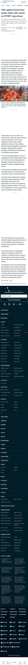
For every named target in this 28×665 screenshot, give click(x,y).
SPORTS (3, 470)
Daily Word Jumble (5, 508)
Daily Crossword (18, 505)
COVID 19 (3, 498)
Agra (11, 280)
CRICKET (3, 328)
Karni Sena (6, 280)
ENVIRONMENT (5, 447)
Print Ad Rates (13, 620)
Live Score (3, 333)
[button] (2, 2)
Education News (18, 401)
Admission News (5, 396)
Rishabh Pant (17, 339)
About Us (3, 615)
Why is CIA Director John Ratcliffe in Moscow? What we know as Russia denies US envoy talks (20, 586)
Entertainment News (6, 551)
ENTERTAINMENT (5, 371)
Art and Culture (4, 408)
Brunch (16, 408)
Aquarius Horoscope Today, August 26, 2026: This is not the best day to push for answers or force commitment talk (20, 606)
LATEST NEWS (4, 316)
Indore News (4, 356)
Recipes (16, 413)
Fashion (2, 411)
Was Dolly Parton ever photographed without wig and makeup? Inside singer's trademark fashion (7, 576)
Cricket (13, 5)
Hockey (2, 476)
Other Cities (17, 367)
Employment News (18, 398)
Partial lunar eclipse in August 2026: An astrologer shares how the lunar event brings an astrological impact (20, 576)
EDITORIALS (4, 458)
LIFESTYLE (3, 405)
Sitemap (3, 623)
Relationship (4, 416)
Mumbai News (4, 362)
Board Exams (17, 396)
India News (20, 5)
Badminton (3, 473)
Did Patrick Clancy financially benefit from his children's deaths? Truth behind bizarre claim (20, 567)
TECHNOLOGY (4, 466)
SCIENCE (3, 450)
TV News (16, 380)
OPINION (3, 454)
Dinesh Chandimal (5, 342)
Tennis (15, 476)
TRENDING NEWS (5, 516)
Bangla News (17, 551)
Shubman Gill (17, 333)
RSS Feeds (12, 623)
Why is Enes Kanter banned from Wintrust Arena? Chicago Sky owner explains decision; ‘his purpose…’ (20, 595)
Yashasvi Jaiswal (4, 339)
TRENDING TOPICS (5, 540)
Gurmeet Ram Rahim (6, 524)
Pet (1, 419)
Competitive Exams (5, 398)
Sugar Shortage (17, 518)
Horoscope (3, 389)
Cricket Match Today (19, 331)
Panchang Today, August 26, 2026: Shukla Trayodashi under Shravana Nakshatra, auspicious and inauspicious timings (7, 595)
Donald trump (4, 521)
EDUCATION (4, 393)
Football (16, 473)
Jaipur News (17, 356)
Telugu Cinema (17, 548)
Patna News (4, 365)
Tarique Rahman (18, 521)
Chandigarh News (5, 351)
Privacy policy (4, 618)
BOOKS (3, 483)
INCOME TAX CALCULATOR (8, 512)
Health (2, 413)
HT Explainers (17, 557)
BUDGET (3, 443)
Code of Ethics (22, 620)
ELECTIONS (4, 490)
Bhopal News (17, 348)
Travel (15, 416)
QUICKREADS (4, 494)
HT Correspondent (7, 30)
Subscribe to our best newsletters (14, 298)
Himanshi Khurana (18, 524)
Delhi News (3, 354)
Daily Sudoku (4, 505)
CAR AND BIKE (4, 462)
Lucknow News (17, 359)
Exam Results (4, 401)
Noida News (17, 362)
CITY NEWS (4, 346)
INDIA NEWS (4, 324)
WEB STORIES (4, 423)
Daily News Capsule (6, 302)
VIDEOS (3, 439)
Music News (4, 377)
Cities (6, 283)
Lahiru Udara (17, 342)
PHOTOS (3, 435)
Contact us (12, 615)
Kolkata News (4, 359)
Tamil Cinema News (18, 377)
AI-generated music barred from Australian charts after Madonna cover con (7, 566)
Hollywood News (18, 374)
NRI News (3, 557)
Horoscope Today (18, 536)
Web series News (5, 382)
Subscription (4, 620)
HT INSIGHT (4, 486)
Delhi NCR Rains (5, 518)
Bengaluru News (5, 348)
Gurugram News (18, 354)
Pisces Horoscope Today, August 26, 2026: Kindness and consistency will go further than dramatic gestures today (7, 606)
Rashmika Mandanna (6, 527)
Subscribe (23, 2)
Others (10, 283)
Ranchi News (4, 367)
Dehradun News (18, 351)
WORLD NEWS (4, 320)
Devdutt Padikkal (5, 336)
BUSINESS (3, 431)
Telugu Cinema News (6, 380)
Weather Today (13, 618)
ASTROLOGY (4, 386)
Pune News (16, 365)
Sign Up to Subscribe (14, 306)
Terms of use (22, 615)
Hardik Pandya (17, 336)
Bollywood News (5, 374)
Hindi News (17, 554)
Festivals (16, 411)
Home (2, 5)
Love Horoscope (5, 536)
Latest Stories (5, 562)
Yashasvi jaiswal (17, 527)
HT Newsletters (22, 618)
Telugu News (4, 554)
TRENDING (3, 427)
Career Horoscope (18, 534)
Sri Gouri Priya (4, 534)
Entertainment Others (19, 382)
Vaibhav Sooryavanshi (6, 529)
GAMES (3, 502)
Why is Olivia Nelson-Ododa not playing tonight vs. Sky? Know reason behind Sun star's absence (7, 586)
